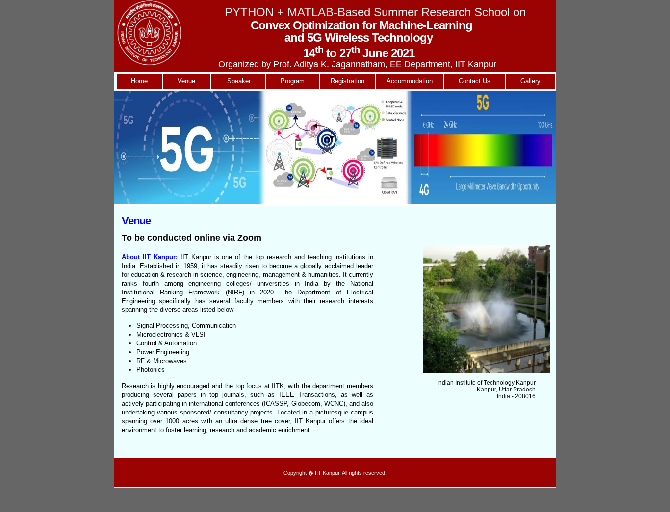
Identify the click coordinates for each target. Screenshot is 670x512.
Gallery (530, 81)
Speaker (238, 81)
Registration (347, 81)
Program (293, 81)
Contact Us (474, 81)
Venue (186, 81)
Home (139, 81)
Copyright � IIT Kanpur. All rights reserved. (335, 473)
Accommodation (410, 81)
